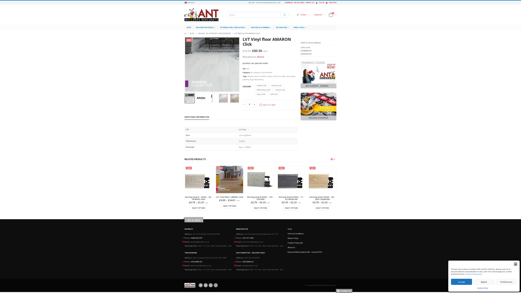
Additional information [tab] (197, 117)
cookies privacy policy (473, 274)
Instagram (206, 285)
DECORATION (281, 27)
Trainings (289, 2)
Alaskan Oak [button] (261, 85)
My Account (299, 2)
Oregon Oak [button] (280, 90)
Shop (189, 27)
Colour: (247, 86)
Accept (461, 282)
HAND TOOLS (298, 27)
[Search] (284, 14)
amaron (257, 76)
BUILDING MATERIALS (205, 27)
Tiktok (216, 285)
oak (287, 76)
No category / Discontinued (261, 72)
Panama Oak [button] (276, 85)
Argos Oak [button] (261, 94)
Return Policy (293, 238)
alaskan (250, 76)
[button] (515, 264)
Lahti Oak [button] (273, 94)
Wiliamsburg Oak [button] (263, 90)
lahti (283, 76)
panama (246, 79)
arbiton (264, 76)
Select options (198, 206)
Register (332, 2)
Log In (321, 2)
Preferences (506, 282)
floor (279, 76)
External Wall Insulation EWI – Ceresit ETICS (305, 252)
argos (270, 76)
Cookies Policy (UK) (295, 243)
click (274, 76)
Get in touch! (194, 220)
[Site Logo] (201, 14)
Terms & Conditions (296, 234)
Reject (484, 282)
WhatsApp (211, 285)
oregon (292, 76)
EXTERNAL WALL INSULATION (232, 27)
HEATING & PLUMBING (260, 27)
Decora (260, 56)
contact (303, 15)
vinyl (251, 79)
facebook (318, 15)
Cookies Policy (482, 288)
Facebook (201, 285)
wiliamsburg (259, 79)
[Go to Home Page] (185, 33)
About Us (310, 2)
